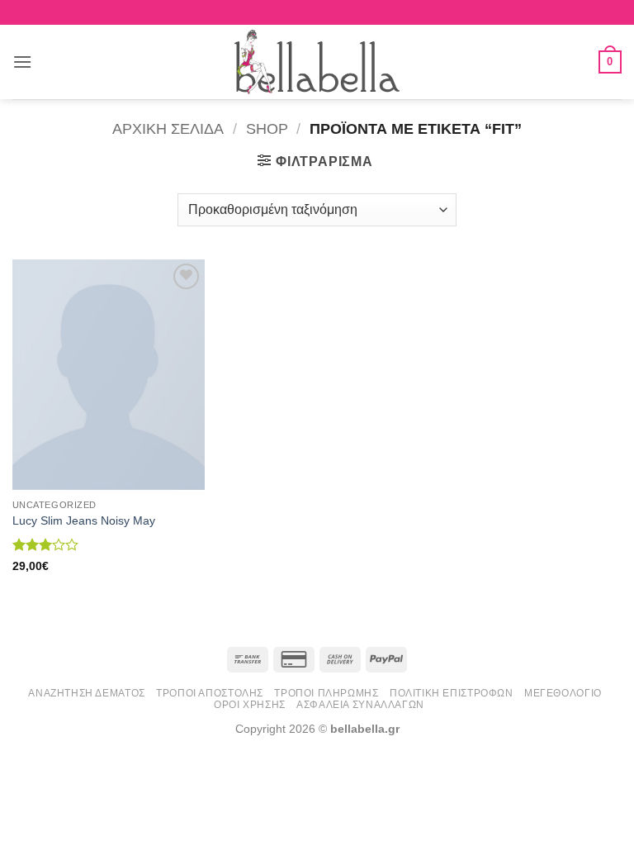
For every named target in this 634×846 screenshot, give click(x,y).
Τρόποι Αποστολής (209, 693)
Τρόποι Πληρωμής (326, 693)
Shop (267, 128)
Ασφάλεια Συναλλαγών (360, 705)
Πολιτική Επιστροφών (451, 693)
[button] (22, 61)
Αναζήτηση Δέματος (86, 693)
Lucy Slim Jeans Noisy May (83, 520)
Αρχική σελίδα (168, 128)
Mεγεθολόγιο (563, 693)
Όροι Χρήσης (250, 705)
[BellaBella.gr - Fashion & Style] (317, 62)
